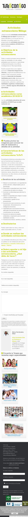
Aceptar (14, 513)
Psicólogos (19, 17)
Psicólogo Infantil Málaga (10, 368)
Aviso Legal (19, 516)
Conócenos (12, 17)
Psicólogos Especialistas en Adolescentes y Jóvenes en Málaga (10, 385)
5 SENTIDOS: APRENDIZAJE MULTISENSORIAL (10, 134)
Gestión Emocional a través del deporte (9, 118)
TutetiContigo (5, 17)
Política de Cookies (13, 516)
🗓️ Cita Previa (17, 21)
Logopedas (3, 21)
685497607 (13, 455)
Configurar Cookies (16, 510)
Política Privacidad (24, 516)
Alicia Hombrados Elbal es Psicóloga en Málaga (18, 339)
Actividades (10, 21)
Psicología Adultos (14, 417)
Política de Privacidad (17, 315)
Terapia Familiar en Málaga (10, 400)
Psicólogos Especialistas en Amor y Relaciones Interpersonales (14, 435)
